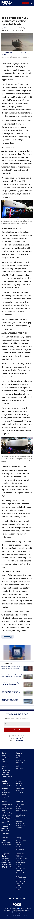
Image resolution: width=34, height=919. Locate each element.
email (23, 898)
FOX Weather (19, 768)
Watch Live (25, 3)
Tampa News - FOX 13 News (5, 859)
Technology (22, 28)
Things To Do (5, 797)
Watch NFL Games (21, 858)
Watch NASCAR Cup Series (20, 869)
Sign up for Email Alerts (20, 816)
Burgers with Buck (6, 786)
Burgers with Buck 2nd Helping (6, 825)
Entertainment (5, 770)
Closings (18, 755)
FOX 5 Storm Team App (19, 763)
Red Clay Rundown (6, 808)
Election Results (6, 845)
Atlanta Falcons (20, 786)
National (3, 762)
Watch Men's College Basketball (21, 877)
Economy (18, 842)
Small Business (20, 849)
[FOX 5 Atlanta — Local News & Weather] (6, 3)
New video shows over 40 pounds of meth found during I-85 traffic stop (11, 675)
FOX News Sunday (6, 776)
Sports (18, 781)
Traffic (17, 766)
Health (3, 768)
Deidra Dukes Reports (5, 822)
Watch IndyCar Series (20, 873)
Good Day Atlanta (5, 782)
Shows (4, 801)
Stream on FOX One (20, 855)
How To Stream (20, 804)
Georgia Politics (6, 842)
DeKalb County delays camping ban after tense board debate (11, 683)
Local (3, 755)
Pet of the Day (5, 792)
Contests (18, 808)
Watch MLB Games (19, 865)
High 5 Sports (19, 792)
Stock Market (19, 847)
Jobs (17, 819)
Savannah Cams (20, 760)
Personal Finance (21, 840)
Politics (3, 766)
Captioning (19, 827)
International (5, 764)
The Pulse (4, 806)
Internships (19, 821)
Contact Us (19, 813)
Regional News (5, 855)
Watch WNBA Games (20, 884)
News (3, 753)
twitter (17, 898)
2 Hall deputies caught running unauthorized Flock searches (10, 699)
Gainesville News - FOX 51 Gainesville (6, 867)
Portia (3, 811)
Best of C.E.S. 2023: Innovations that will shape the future (16, 53)
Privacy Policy (19, 738)
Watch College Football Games (20, 861)
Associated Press (14, 28)
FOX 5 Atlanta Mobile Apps (5, 773)
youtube (10, 898)
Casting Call (4, 788)
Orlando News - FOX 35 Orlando (6, 863)
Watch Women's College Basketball (21, 880)
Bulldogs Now (5, 815)
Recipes (3, 794)
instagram (20, 898)
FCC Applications (20, 825)
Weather (19, 753)
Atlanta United (20, 790)
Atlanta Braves (20, 784)
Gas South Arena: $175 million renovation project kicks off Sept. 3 (11, 691)
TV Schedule (5, 833)
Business (18, 845)
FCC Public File (20, 823)
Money (18, 838)
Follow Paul (4, 790)
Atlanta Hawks (20, 788)
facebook (13, 898)
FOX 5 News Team (21, 811)
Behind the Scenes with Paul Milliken (6, 818)
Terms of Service (18, 740)
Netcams (18, 758)
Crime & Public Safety (5, 758)
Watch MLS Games (19, 888)
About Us (19, 801)
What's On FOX (5, 831)
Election (4, 838)
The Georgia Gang (6, 813)
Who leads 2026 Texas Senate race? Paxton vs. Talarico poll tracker (11, 667)
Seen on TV (19, 806)
